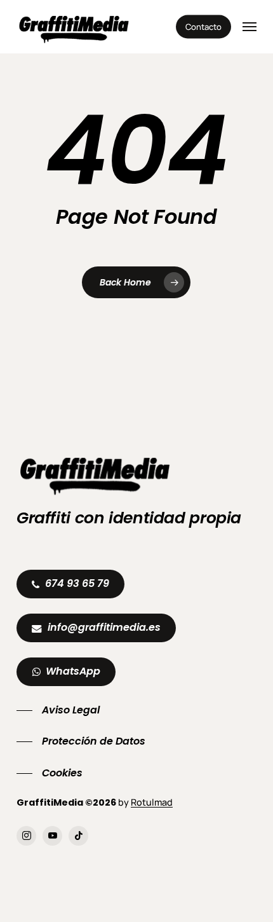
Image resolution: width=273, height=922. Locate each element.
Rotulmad (152, 802)
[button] (249, 26)
